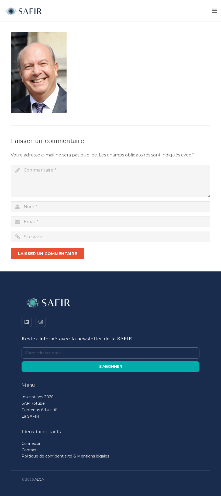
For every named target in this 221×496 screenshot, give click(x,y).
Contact (29, 450)
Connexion (32, 443)
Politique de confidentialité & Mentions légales (65, 456)
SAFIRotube (33, 403)
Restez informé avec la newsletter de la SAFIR (77, 339)
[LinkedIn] (27, 322)
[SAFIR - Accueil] (110, 304)
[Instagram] (41, 322)
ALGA (39, 479)
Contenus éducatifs (40, 409)
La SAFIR (30, 416)
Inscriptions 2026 (37, 396)
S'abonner (110, 366)
